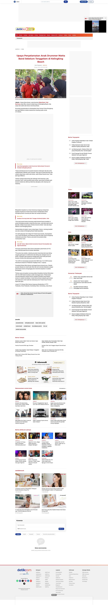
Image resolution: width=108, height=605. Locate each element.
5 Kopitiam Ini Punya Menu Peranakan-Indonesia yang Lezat (20, 443)
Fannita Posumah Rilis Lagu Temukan (24, 345)
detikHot (17, 49)
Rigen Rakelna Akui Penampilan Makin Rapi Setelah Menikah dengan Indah (52, 341)
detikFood (47, 574)
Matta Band (42, 102)
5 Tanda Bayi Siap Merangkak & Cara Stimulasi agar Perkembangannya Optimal (26, 510)
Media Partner (72, 579)
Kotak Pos (71, 577)
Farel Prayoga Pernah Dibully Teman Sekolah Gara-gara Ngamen (20, 461)
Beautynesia (84, 577)
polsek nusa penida (21, 329)
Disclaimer (71, 585)
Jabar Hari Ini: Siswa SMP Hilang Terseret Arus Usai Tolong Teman (27, 355)
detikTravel (47, 572)
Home (20, 35)
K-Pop (36, 35)
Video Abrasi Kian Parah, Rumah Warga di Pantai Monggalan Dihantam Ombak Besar (96, 19)
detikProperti (38, 586)
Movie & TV (54, 35)
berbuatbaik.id (59, 572)
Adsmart (57, 575)
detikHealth (47, 575)
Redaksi (70, 572)
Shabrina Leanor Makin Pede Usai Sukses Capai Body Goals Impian (26, 341)
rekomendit (58, 592)
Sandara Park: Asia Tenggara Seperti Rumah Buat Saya (54, 346)
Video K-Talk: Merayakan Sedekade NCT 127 (86, 203)
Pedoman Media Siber (73, 574)
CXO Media (84, 581)
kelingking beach (29, 322)
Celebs (25, 35)
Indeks (74, 35)
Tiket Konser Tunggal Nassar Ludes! (73, 245)
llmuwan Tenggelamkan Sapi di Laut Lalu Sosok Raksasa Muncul (41, 403)
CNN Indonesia (85, 572)
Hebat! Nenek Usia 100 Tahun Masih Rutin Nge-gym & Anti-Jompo (47, 461)
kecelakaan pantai (37, 326)
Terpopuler (19, 38)
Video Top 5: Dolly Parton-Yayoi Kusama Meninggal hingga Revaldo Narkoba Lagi (73, 203)
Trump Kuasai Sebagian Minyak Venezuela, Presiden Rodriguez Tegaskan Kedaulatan (47, 444)
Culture (61, 35)
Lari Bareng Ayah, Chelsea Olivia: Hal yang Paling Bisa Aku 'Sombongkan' (82, 149)
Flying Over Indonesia (60, 588)
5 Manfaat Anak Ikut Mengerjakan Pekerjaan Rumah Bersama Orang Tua (26, 489)
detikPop (47, 586)
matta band (19, 326)
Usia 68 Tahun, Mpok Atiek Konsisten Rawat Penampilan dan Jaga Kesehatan (34, 244)
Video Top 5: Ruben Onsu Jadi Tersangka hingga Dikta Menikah (73, 219)
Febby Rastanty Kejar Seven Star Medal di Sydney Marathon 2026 (81, 145)
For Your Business (59, 590)
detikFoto (47, 583)
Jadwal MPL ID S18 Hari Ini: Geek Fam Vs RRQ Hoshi (60, 443)
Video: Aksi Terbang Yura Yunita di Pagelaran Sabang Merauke (86, 219)
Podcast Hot (42, 35)
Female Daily (85, 579)
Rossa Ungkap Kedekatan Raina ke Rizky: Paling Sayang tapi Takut (81, 158)
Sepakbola (38, 583)
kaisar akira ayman (40, 322)
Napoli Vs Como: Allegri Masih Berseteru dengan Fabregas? (34, 443)
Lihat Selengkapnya (79, 163)
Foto (69, 35)
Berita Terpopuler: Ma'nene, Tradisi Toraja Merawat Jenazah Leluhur (34, 462)
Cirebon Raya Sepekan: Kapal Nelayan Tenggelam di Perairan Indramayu (27, 350)
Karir (70, 575)
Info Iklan (71, 581)
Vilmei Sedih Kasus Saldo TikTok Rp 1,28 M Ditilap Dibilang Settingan (87, 260)
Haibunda (84, 575)
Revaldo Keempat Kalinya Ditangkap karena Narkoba (81, 287)
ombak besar (27, 326)
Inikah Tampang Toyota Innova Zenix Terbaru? (40, 421)
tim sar (45, 326)
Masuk (90, 1)
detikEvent (58, 577)
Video (65, 35)
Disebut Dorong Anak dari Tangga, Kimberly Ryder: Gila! (33, 218)
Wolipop (47, 577)
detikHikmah (47, 585)
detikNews (38, 572)
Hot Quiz (31, 35)
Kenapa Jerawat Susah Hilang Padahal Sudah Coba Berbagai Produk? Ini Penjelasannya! (53, 489)
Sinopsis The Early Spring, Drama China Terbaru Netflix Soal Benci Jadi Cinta (22, 404)
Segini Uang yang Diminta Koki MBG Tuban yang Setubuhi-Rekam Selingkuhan (58, 404)
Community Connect (60, 594)
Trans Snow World (59, 581)
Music (48, 35)
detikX (46, 579)
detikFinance (38, 575)
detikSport (38, 581)
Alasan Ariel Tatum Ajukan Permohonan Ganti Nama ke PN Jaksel (82, 282)
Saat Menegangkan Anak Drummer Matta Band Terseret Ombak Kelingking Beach (33, 166)
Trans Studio (58, 583)
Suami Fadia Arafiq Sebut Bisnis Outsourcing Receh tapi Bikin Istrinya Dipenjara (58, 422)
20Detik (46, 581)
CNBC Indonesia (85, 574)
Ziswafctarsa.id (59, 586)
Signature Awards (59, 579)
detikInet (38, 577)
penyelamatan (19, 322)
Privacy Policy (72, 583)
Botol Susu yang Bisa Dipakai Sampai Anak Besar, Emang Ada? (54, 510)
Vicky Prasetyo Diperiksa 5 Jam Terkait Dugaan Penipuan (82, 141)
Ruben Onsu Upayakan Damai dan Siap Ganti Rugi (83, 277)
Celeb (22, 49)
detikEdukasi (38, 574)
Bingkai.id (58, 585)
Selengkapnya (62, 388)
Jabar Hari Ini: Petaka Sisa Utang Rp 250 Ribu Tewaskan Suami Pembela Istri (53, 350)
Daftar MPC (83, 1)
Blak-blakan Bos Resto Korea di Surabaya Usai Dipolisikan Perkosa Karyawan (23, 422)
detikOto (38, 585)
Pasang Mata (58, 574)
